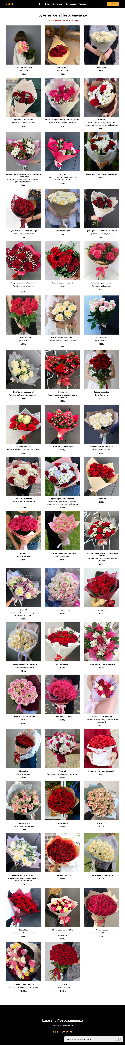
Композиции (71, 4)
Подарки (82, 4)
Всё (40, 4)
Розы (47, 4)
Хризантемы (58, 4)
